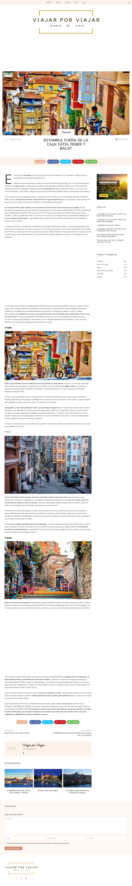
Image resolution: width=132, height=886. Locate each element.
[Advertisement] (66, 56)
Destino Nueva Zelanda (17, 733)
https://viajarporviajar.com (30, 749)
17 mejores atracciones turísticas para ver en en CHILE (112, 215)
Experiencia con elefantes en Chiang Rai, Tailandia (72, 734)
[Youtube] (26, 878)
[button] (129, 2)
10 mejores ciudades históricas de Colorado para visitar (111, 230)
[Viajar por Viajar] (7, 139)
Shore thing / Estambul (48, 791)
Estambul (66, 132)
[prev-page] (98, 246)
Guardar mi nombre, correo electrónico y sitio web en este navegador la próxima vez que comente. (38, 843)
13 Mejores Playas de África (108, 225)
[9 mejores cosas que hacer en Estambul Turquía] (19, 778)
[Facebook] (23, 752)
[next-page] (101, 246)
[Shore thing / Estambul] (48, 778)
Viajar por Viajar (15, 139)
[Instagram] (21, 878)
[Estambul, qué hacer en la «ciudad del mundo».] (77, 778)
